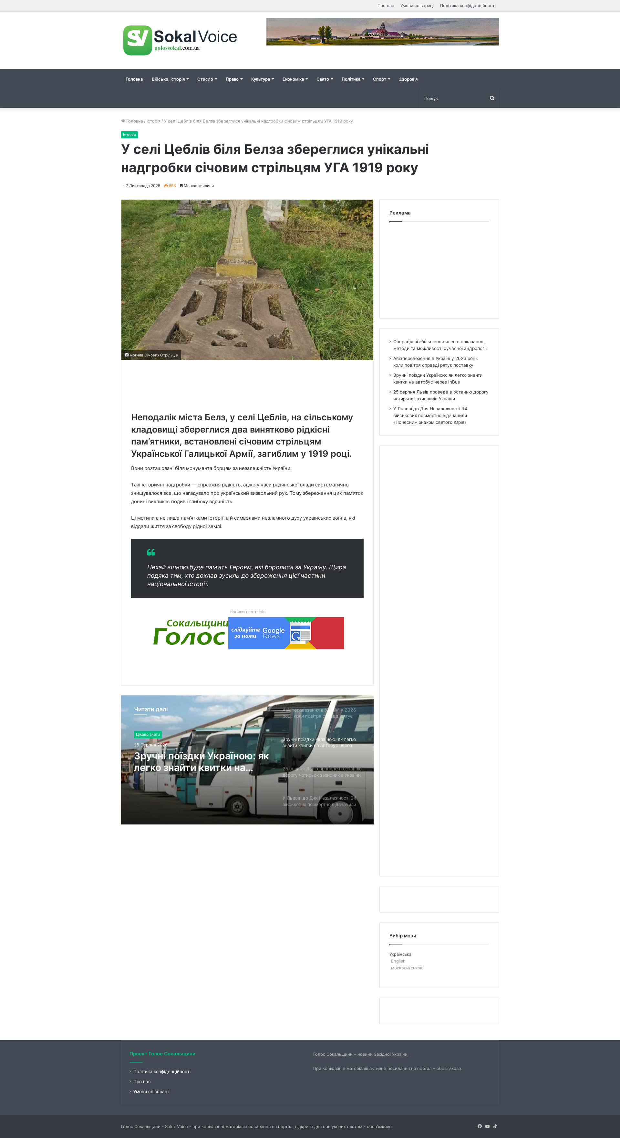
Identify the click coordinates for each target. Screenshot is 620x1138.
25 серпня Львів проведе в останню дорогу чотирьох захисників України (198, 761)
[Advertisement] (248, 384)
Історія (153, 121)
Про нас (385, 5)
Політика (351, 79)
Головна (134, 79)
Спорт (379, 79)
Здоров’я (408, 79)
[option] (247, 759)
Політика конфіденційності (468, 5)
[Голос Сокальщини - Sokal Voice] (181, 40)
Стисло (205, 79)
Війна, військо (149, 734)
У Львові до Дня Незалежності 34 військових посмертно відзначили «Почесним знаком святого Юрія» (430, 415)
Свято (322, 79)
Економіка (293, 79)
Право (232, 79)
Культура (260, 79)
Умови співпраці (417, 5)
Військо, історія (168, 79)
